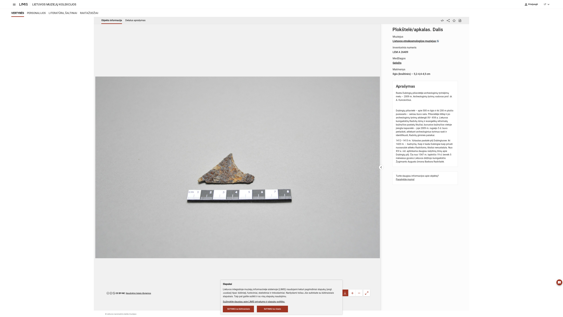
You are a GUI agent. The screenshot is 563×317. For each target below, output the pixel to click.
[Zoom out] (359, 293)
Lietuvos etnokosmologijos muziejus (414, 41)
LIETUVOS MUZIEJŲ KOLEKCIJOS (54, 4)
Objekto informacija (111, 20)
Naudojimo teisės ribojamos (138, 293)
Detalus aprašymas (135, 20)
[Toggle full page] (366, 293)
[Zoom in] (352, 293)
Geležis (397, 62)
